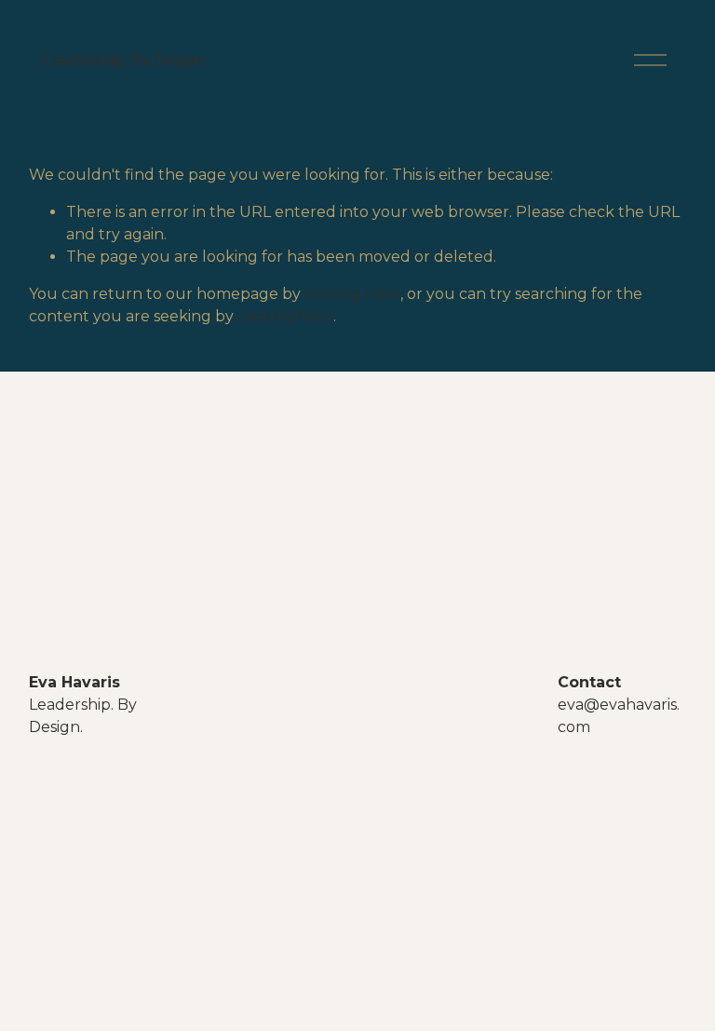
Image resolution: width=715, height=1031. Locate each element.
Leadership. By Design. (125, 60)
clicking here (352, 294)
